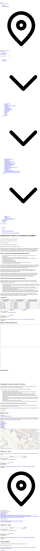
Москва (3, 5)
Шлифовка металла (8, 165)
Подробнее (2, 421)
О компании (4, 60)
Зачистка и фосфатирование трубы (11, 167)
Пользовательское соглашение (17, 520)
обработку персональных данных (29, 319)
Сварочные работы (8, 162)
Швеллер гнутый (8, 218)
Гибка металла (11, 516)
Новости (6, 104)
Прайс (8, 515)
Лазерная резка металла (4, 516)
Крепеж (6, 217)
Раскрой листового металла (9, 161)
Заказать (5, 515)
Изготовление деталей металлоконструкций (12, 171)
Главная (3, 59)
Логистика (6, 106)
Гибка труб (6, 169)
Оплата (6, 114)
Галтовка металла (8, 166)
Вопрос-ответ (7, 110)
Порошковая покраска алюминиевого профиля (10, 232)
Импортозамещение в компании (10, 105)
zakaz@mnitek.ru (3, 514)
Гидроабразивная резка (9, 170)
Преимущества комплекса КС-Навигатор (12, 172)
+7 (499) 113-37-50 (3, 53)
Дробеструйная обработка (9, 164)
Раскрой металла (8, 168)
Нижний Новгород (5, 6)
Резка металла (7, 160)
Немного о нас (7, 103)
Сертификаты (7, 107)
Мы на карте (2, 51)
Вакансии (6, 112)
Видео (6, 113)
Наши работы (15, 515)
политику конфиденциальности (11, 319)
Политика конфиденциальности (6, 520)
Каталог (3, 173)
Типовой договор (8, 108)
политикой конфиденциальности (6, 548)
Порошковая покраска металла (10, 163)
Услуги (3, 221)
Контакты (4, 220)
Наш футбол (7, 111)
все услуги (2, 415)
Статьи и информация (8, 109)
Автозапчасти (7, 216)
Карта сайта (28, 515)
